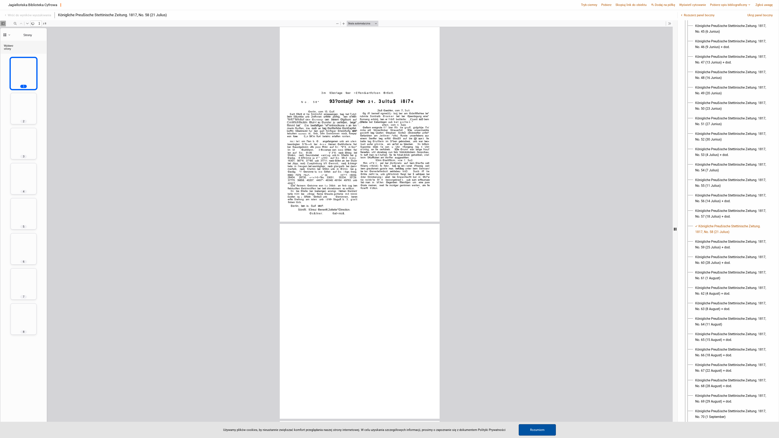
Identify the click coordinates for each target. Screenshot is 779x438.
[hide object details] (675, 229)
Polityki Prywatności (492, 430)
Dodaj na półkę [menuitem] (665, 5)
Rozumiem (537, 430)
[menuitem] (732, 29)
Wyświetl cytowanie (692, 5)
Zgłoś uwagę (764, 5)
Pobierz (606, 5)
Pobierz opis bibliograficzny (728, 5)
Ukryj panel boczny (760, 15)
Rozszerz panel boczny (699, 15)
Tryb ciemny (589, 5)
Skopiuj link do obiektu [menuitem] (631, 5)
